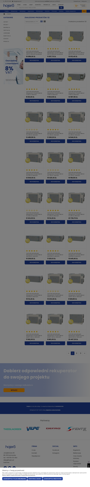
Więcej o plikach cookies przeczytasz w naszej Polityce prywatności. (18, 475)
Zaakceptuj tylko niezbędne (14, 478)
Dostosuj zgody (35, 478)
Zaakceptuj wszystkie (53, 478)
